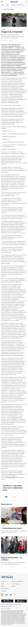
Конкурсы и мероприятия (18, 4)
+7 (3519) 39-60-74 (21, 615)
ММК (7, 4)
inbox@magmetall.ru (15, 615)
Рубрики (3, 586)
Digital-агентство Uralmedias (5, 608)
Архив (2, 583)
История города (15, 583)
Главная (3, 581)
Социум (3, 29)
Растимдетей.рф (10, 477)
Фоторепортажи (5, 588)
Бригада (14, 586)
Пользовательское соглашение (6, 606)
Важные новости (5, 555)
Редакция (3, 591)
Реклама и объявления (17, 581)
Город (2, 4)
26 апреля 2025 (4, 40)
